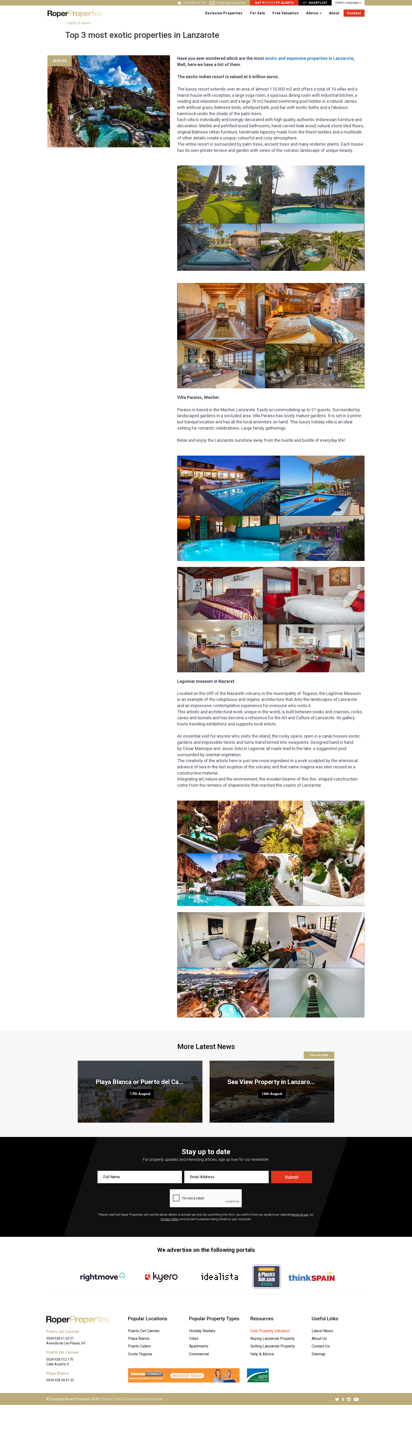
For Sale (257, 13)
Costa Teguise (140, 1354)
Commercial (199, 1354)
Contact (354, 13)
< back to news (78, 23)
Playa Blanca (138, 1338)
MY (315, 3)
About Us (319, 1338)
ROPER (274, 3)
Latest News (322, 1331)
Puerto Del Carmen (144, 1331)
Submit (292, 1177)
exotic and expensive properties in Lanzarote (309, 58)
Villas (193, 1338)
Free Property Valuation (270, 1331)
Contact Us (321, 1346)
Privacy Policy (111, 1399)
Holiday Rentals (202, 1331)
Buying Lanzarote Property (272, 1338)
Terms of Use (134, 1399)
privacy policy (170, 1219)
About (334, 13)
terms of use (300, 1214)
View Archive (319, 1055)
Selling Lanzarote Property (272, 1346)
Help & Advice (262, 1354)
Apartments (198, 1346)
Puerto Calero (139, 1346)
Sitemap (318, 1354)
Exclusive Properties (224, 13)
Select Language (347, 2)
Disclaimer (155, 1399)
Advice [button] (312, 13)
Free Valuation (286, 13)
